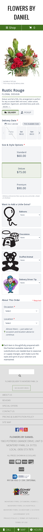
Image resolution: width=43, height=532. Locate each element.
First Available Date (31, 124)
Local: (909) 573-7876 (21, 449)
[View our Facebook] (17, 430)
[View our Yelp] (26, 430)
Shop (12, 28)
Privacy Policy (11, 518)
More (5, 107)
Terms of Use (21, 522)
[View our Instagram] (21, 430)
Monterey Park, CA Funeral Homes (21, 501)
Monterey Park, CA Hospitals (21, 506)
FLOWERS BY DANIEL (21, 12)
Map (22, 529)
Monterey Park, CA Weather (17, 510)
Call (8, 529)
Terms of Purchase (29, 518)
